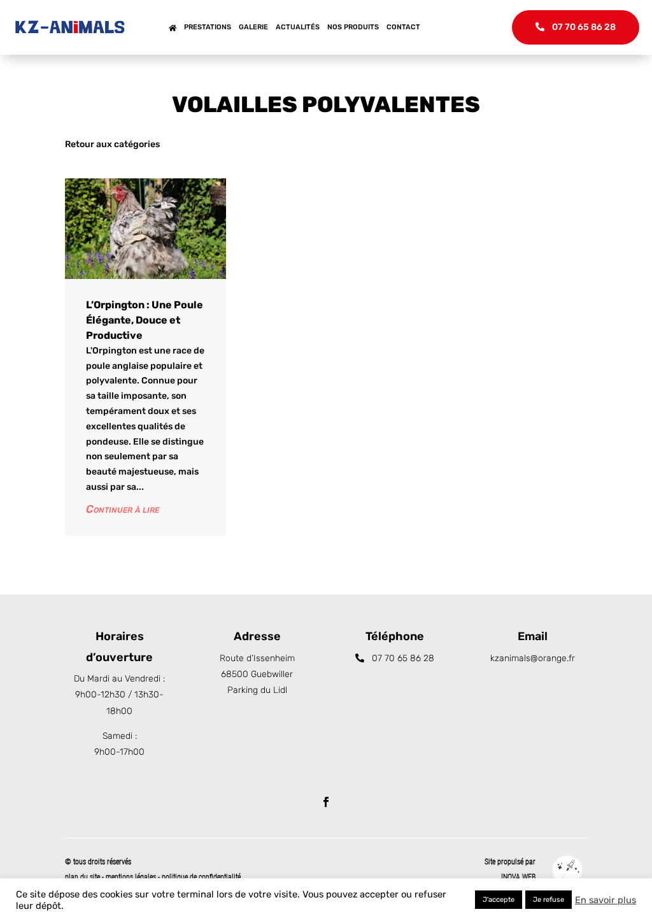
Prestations (207, 27)
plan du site (82, 877)
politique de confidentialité (201, 877)
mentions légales (132, 877)
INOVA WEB (518, 877)
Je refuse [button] (548, 900)
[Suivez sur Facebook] (326, 802)
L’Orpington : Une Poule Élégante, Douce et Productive (144, 320)
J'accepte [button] (498, 900)
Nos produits (353, 27)
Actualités (298, 27)
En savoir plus (605, 900)
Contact (403, 27)
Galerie (253, 27)
